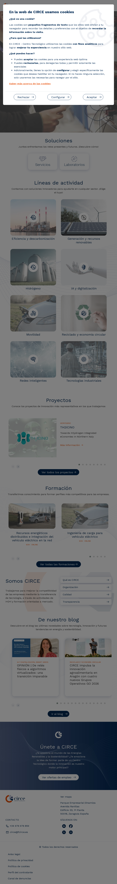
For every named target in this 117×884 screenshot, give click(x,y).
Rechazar (24, 97)
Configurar (58, 97)
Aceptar (92, 97)
